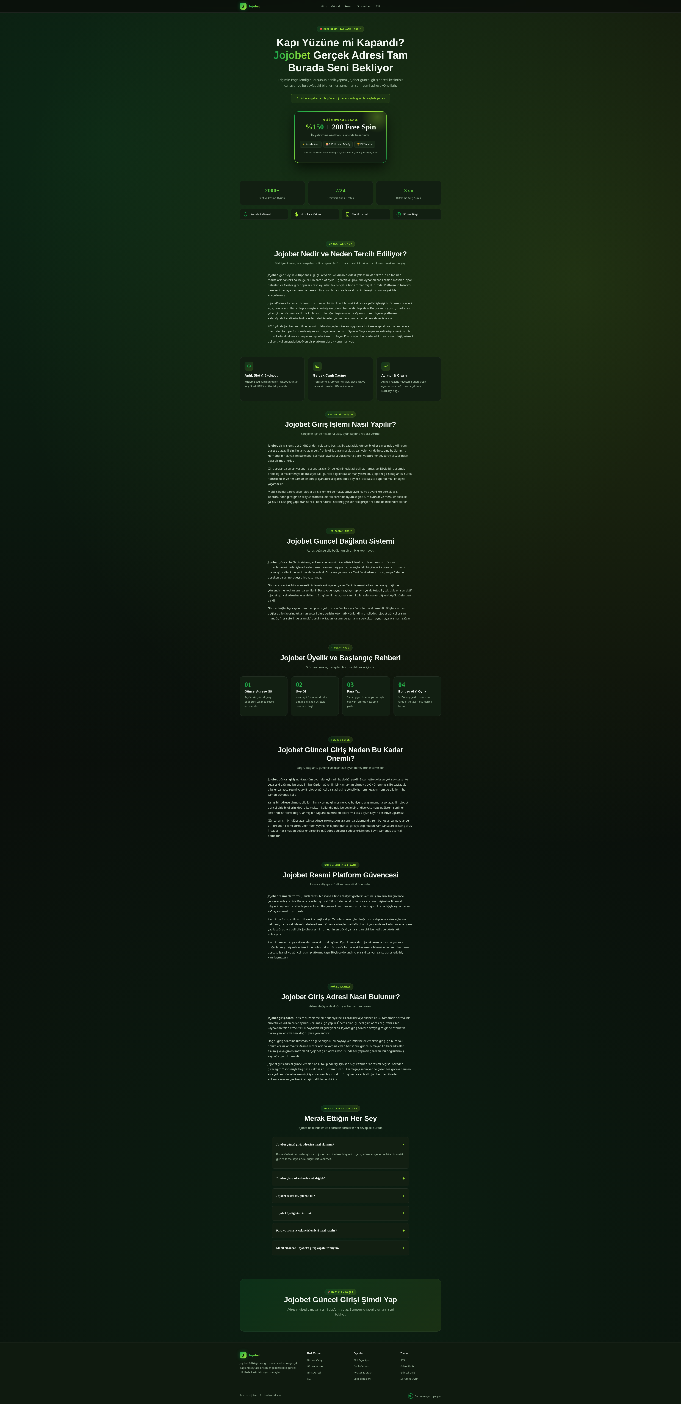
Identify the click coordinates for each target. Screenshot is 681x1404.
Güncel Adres (315, 1366)
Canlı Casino (361, 1366)
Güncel (335, 6)
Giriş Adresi (364, 6)
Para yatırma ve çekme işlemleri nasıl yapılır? (306, 1230)
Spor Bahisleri (362, 1378)
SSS (378, 6)
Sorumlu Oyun (409, 1378)
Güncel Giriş (314, 1360)
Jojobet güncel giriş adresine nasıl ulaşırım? (305, 1144)
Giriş (324, 6)
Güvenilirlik (407, 1366)
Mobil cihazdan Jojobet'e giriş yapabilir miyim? (307, 1248)
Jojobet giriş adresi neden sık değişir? (301, 1178)
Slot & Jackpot (362, 1360)
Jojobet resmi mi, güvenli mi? (295, 1195)
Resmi (348, 6)
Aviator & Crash (363, 1372)
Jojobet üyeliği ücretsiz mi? (294, 1213)
